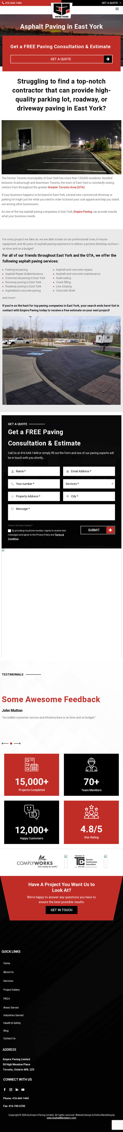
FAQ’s (6, 998)
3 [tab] (59, 653)
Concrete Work (65, 290)
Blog (5, 1030)
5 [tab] (68, 653)
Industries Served (13, 1015)
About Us (8, 972)
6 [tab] (73, 653)
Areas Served (11, 1007)
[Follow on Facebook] (4, 1089)
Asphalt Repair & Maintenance (24, 273)
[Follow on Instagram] (10, 1089)
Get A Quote (61, 59)
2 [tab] (55, 653)
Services (8, 980)
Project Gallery (11, 989)
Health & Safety (12, 1023)
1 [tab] (50, 653)
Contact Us (9, 1038)
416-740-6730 (17, 1106)
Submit (94, 530)
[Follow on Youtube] (22, 1089)
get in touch (61, 910)
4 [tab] (64, 653)
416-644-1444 (13, 2)
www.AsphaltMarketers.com (61, 1118)
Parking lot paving (16, 269)
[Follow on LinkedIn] (16, 1089)
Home (6, 963)
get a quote (110, 2)
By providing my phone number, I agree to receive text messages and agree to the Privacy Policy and (37, 534)
